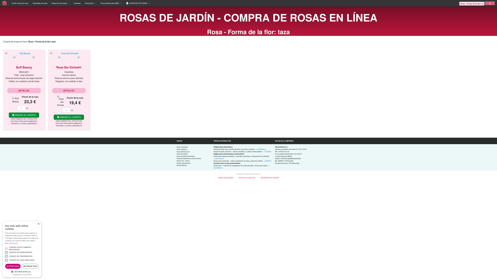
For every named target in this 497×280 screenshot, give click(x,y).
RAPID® (268, 161)
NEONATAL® (218, 168)
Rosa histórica (182, 149)
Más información (11, 243)
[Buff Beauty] (24, 53)
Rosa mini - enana (183, 161)
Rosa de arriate (182, 154)
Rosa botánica (182, 165)
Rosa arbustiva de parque (186, 156)
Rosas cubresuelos (183, 163)
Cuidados (77, 3)
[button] (22, 271)
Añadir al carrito (25, 115)
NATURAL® (219, 158)
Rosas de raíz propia (59, 3)
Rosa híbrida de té (183, 151)
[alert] (22, 249)
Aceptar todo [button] (13, 266)
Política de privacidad (225, 177)
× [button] (38, 224)
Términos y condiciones (247, 177)
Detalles (24, 90)
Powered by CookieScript (22, 275)
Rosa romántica (182, 147)
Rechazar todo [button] (30, 266)
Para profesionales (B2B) (110, 3)
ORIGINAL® (261, 149)
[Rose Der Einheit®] (69, 53)
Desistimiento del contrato (270, 177)
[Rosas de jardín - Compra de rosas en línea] (490, 3)
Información (89, 3)
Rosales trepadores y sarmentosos (189, 158)
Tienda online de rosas (20, 3)
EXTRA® (268, 151)
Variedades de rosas (39, 3)
